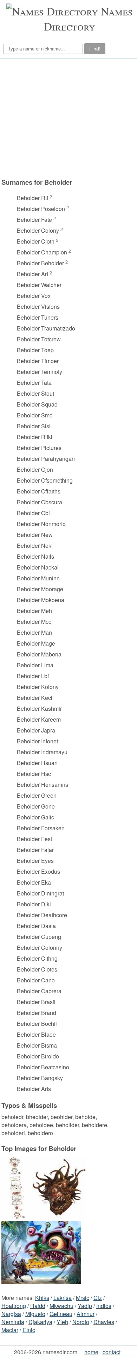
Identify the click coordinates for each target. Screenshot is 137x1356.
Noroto (80, 1322)
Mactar (9, 1330)
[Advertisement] (67, 118)
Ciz (97, 1298)
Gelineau (61, 1314)
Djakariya (40, 1322)
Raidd (37, 1306)
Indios (103, 1306)
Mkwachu (61, 1306)
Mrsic (82, 1298)
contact (111, 1352)
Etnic (28, 1330)
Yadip (85, 1306)
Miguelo (35, 1314)
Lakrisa (62, 1298)
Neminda (12, 1322)
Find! (94, 49)
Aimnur (85, 1314)
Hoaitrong (13, 1306)
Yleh (62, 1322)
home (91, 1352)
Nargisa (11, 1314)
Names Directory (88, 19)
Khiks (42, 1298)
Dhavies (103, 1322)
